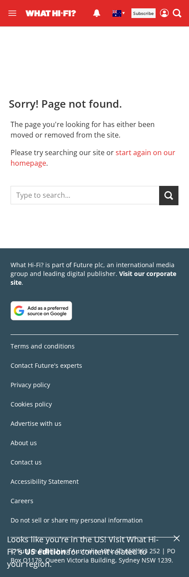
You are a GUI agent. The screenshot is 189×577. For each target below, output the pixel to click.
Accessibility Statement (45, 481)
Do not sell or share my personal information (77, 520)
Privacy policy (30, 385)
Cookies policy (31, 404)
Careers (22, 501)
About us (24, 443)
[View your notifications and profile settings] (96, 13)
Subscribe (143, 13)
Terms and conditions (43, 346)
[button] (177, 13)
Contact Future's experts (46, 365)
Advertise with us (36, 423)
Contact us (26, 462)
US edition (45, 551)
